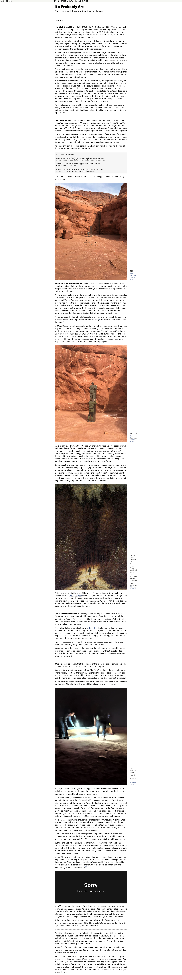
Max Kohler (6, 1)
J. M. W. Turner (75, 596)
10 (62, 807)
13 (86, 867)
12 (81, 853)
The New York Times (133, 782)
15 (76, 952)
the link (92, 628)
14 (105, 940)
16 (64, 961)
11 (126, 838)
